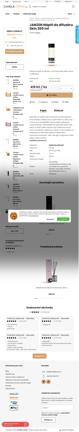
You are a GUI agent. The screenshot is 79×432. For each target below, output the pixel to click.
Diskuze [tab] (58, 110)
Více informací (34, 215)
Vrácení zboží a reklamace (14, 377)
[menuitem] (7, 14)
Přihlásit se (48, 420)
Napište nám (17, 1)
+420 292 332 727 (52, 376)
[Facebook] (43, 382)
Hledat (14, 67)
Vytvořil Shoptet (68, 430)
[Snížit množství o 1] (61, 88)
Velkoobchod (10, 388)
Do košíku (53, 95)
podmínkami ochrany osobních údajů (55, 414)
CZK (47, 1)
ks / (14, 231)
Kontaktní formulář (14, 51)
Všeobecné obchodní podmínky (16, 380)
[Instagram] (48, 382)
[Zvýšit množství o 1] (71, 88)
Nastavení (50, 219)
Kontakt (8, 386)
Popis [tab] (43, 110)
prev (31, 277)
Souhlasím (64, 219)
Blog (6, 1)
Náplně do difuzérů (56, 145)
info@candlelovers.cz (54, 372)
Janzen (37, 33)
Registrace (68, 1)
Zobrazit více (39, 356)
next (72, 213)
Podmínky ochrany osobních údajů (18, 383)
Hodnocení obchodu (39, 307)
